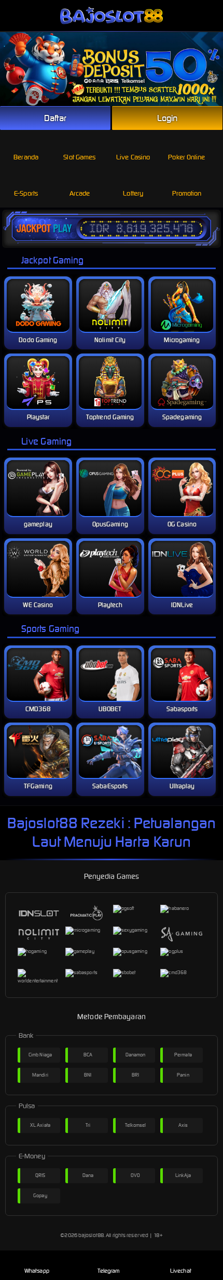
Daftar (55, 118)
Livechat (180, 1270)
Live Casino (133, 157)
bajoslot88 (91, 1235)
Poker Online (186, 157)
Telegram (108, 1270)
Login (167, 118)
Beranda (25, 157)
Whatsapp (36, 1270)
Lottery (133, 193)
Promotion (187, 193)
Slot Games (79, 157)
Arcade (79, 193)
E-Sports (26, 193)
